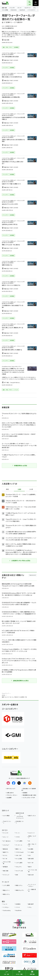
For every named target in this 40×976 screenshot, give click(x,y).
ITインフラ (12, 7)
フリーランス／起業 (32, 870)
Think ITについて (7, 822)
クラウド (18, 837)
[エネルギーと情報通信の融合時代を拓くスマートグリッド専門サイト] (9, 956)
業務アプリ (5, 852)
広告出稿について (20, 822)
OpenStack (22, 10)
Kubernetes (14, 10)
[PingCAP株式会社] (13, 719)
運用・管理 (30, 858)
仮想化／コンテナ (32, 837)
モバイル (5, 855)
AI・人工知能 (5, 10)
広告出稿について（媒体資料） (29, 789)
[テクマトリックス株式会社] (11, 757)
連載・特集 (4, 7)
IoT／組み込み (7, 841)
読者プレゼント (32, 815)
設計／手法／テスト (32, 845)
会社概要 (9, 797)
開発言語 (5, 849)
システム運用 (19, 862)
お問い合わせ (10, 792)
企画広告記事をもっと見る (20, 681)
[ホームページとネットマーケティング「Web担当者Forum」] (9, 942)
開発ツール (18, 849)
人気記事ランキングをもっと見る (20, 560)
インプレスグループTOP (29, 797)
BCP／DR (30, 862)
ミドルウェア (6, 845)
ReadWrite (18, 910)
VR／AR (5, 858)
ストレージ (5, 837)
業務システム (19, 885)
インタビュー (6, 907)
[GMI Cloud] (13, 735)
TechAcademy (7, 910)
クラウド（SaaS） (20, 852)
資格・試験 (5, 870)
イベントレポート (31, 10)
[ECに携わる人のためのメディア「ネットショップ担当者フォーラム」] (29, 956)
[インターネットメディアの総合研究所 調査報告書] (29, 942)
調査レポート (6, 890)
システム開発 (19, 841)
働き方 (30, 866)
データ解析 (31, 852)
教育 (17, 875)
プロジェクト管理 (6, 862)
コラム (29, 907)
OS (29, 841)
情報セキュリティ (20, 890)
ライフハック (6, 875)
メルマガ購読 (6, 815)
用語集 (3, 695)
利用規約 (25, 792)
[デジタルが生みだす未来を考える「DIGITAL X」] (29, 963)
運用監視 (5, 866)
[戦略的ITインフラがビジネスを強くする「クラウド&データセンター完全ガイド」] (9, 936)
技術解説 (18, 904)
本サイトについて (11, 788)
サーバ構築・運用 (32, 890)
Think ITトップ (5, 693)
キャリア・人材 (19, 870)
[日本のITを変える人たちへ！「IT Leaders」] (29, 949)
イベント (18, 907)
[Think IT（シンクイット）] (16, 774)
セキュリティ (19, 866)
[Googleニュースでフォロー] (24, 783)
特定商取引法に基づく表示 (29, 795)
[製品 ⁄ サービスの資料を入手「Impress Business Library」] (9, 963)
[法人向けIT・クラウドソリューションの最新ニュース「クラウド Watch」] (9, 949)
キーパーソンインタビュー (32, 885)
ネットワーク (27, 7)
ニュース (5, 904)
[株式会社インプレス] (19, 924)
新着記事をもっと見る (20, 465)
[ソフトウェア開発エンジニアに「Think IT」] (29, 936)
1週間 (19, 489)
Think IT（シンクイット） (8, 3)
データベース (19, 845)
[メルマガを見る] (8, 783)
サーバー (20, 7)
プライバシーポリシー (12, 795)
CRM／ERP (18, 855)
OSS (29, 855)
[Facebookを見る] (13, 783)
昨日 (7, 489)
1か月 (31, 489)
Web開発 (30, 849)
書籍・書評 (30, 904)
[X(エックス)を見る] (19, 783)
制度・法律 (30, 875)
